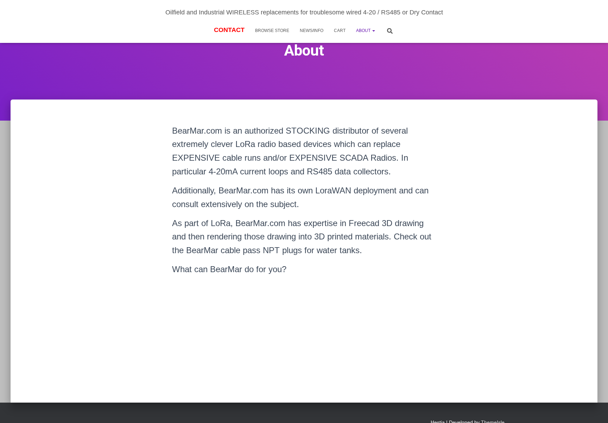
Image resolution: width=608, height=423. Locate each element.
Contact (229, 29)
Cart (340, 30)
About (364, 30)
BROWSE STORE (272, 30)
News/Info (311, 30)
